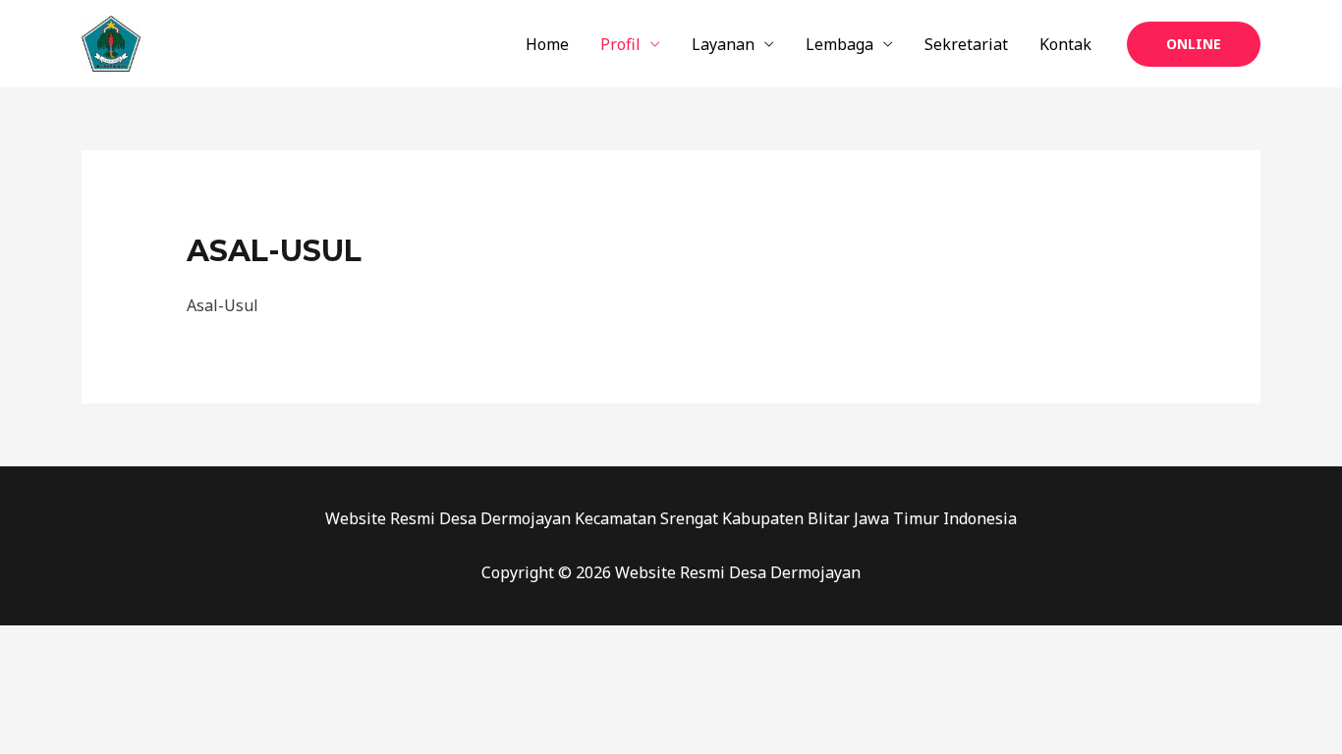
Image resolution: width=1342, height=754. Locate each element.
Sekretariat (966, 44)
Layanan (723, 44)
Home (547, 44)
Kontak (1065, 44)
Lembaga (839, 44)
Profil (620, 44)
